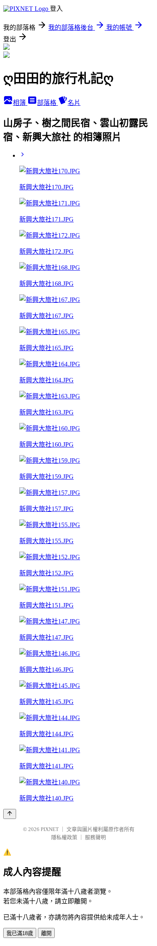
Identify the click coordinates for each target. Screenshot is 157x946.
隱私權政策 (64, 837)
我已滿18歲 (19, 933)
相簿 (20, 102)
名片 (74, 102)
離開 (46, 933)
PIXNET (50, 829)
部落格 (47, 102)
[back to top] (9, 814)
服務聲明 (95, 837)
